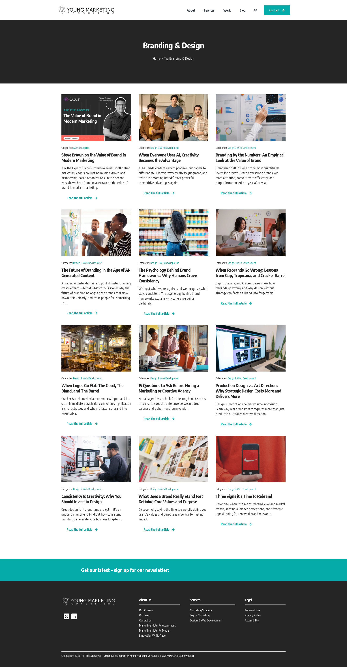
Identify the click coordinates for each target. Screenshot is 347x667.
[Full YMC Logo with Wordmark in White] (88, 597)
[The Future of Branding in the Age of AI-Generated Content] (96, 212)
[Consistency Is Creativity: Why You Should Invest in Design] (96, 438)
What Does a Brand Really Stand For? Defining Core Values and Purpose (171, 498)
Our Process (146, 610)
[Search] (255, 10)
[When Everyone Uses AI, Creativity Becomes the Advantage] (174, 97)
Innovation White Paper (153, 635)
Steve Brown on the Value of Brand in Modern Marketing (93, 157)
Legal (248, 600)
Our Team (144, 615)
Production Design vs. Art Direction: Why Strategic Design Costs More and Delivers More (248, 391)
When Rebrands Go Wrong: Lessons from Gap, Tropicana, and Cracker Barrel (250, 272)
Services (195, 600)
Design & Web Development (164, 147)
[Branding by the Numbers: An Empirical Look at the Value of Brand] (251, 97)
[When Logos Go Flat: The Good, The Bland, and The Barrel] (96, 327)
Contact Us (145, 620)
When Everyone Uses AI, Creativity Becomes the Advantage (169, 157)
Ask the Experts (81, 147)
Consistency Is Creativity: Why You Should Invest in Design (91, 498)
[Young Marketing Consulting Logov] (86, 6)
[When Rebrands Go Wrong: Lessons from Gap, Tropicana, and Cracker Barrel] (251, 212)
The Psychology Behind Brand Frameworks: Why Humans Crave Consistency (168, 275)
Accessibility (252, 620)
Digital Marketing (200, 615)
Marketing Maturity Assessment (157, 625)
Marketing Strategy (201, 610)
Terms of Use (252, 610)
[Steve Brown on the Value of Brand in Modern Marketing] (96, 97)
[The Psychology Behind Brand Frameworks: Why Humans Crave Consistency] (174, 212)
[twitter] (66, 616)
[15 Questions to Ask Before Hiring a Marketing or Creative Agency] (174, 327)
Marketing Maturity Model (154, 630)
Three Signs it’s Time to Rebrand (244, 496)
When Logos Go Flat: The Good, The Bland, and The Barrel (92, 388)
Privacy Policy (253, 615)
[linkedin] (74, 616)
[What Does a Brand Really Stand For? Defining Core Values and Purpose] (174, 438)
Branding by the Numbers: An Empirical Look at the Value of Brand (250, 157)
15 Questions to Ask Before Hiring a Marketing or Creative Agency (169, 388)
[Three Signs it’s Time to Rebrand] (251, 438)
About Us (145, 600)
